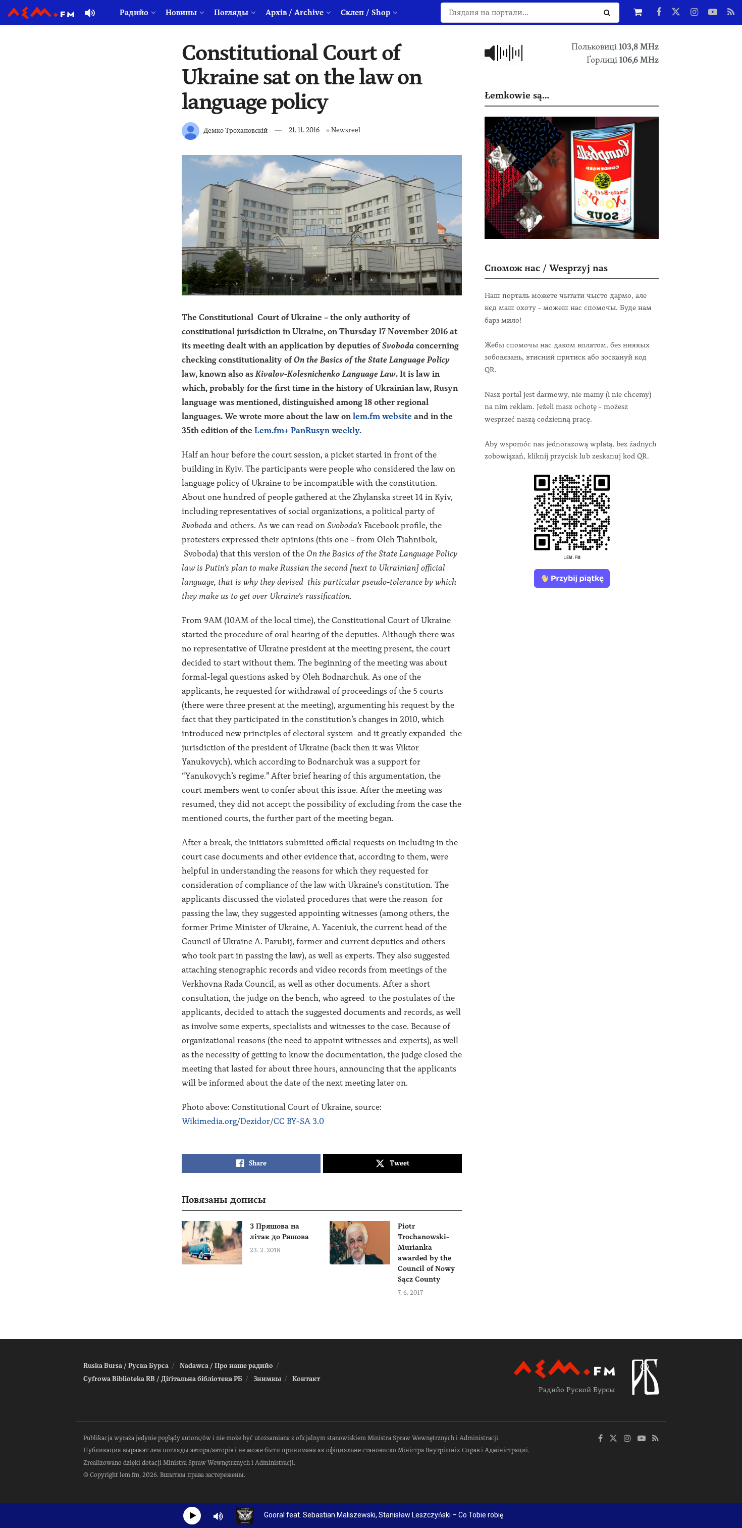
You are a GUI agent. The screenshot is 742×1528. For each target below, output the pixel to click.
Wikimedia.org (209, 1121)
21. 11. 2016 (304, 130)
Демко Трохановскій (235, 130)
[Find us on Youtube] (712, 12)
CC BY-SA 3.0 (299, 1121)
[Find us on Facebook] (658, 12)
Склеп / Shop (365, 12)
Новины (181, 12)
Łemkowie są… (517, 95)
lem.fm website (382, 416)
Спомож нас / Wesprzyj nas (546, 268)
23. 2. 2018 (265, 1250)
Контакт (306, 1379)
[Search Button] (609, 13)
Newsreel (345, 130)
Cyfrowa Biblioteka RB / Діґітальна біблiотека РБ (162, 1379)
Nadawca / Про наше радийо (226, 1365)
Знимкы (267, 1379)
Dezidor (255, 1121)
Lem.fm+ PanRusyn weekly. (307, 430)
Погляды (231, 12)
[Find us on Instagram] (694, 12)
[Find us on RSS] (730, 12)
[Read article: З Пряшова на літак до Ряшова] (212, 1242)
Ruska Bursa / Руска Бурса (126, 1365)
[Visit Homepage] (41, 13)
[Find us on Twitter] (675, 12)
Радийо (134, 12)
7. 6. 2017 (410, 1292)
